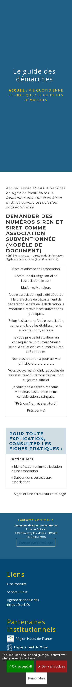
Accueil (17, 90)
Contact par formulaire (36, 543)
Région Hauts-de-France (34, 638)
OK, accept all (21, 666)
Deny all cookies (53, 666)
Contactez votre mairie (36, 519)
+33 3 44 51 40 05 (36, 537)
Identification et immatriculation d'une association (37, 468)
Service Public (17, 592)
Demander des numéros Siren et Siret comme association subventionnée (34, 202)
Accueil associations (25, 188)
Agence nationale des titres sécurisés (23, 602)
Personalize (36, 678)
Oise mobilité (17, 584)
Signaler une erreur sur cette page (40, 494)
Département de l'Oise (31, 647)
